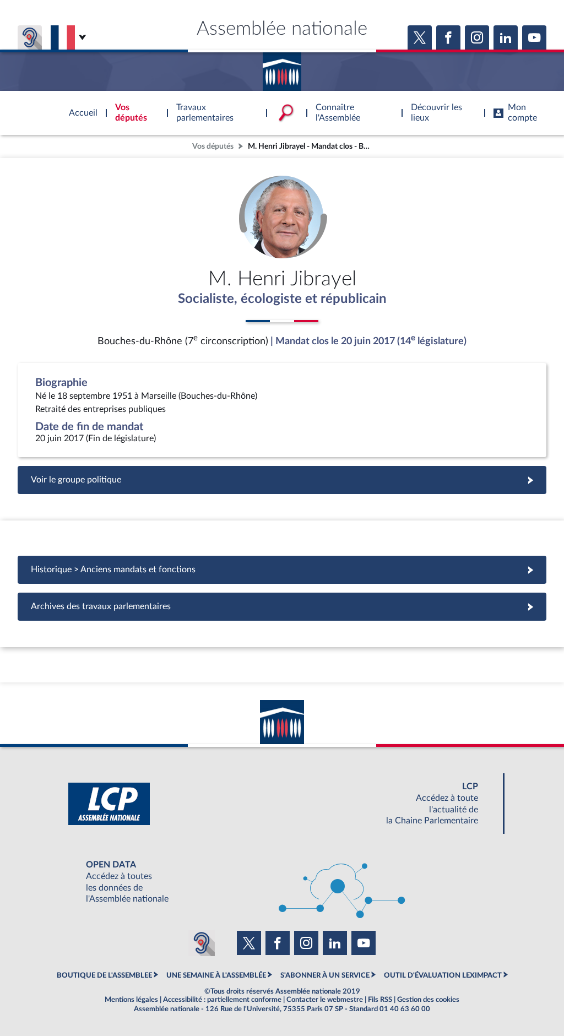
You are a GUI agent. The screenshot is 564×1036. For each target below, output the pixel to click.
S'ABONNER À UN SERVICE (325, 975)
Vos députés (213, 146)
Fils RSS (380, 999)
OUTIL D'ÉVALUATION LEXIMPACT (443, 975)
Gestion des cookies (428, 999)
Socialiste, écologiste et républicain (282, 299)
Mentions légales (131, 999)
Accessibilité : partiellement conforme (222, 999)
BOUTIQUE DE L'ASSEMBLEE (104, 975)
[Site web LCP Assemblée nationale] (282, 804)
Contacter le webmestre (324, 999)
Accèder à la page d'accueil (282, 68)
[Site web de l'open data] (282, 882)
